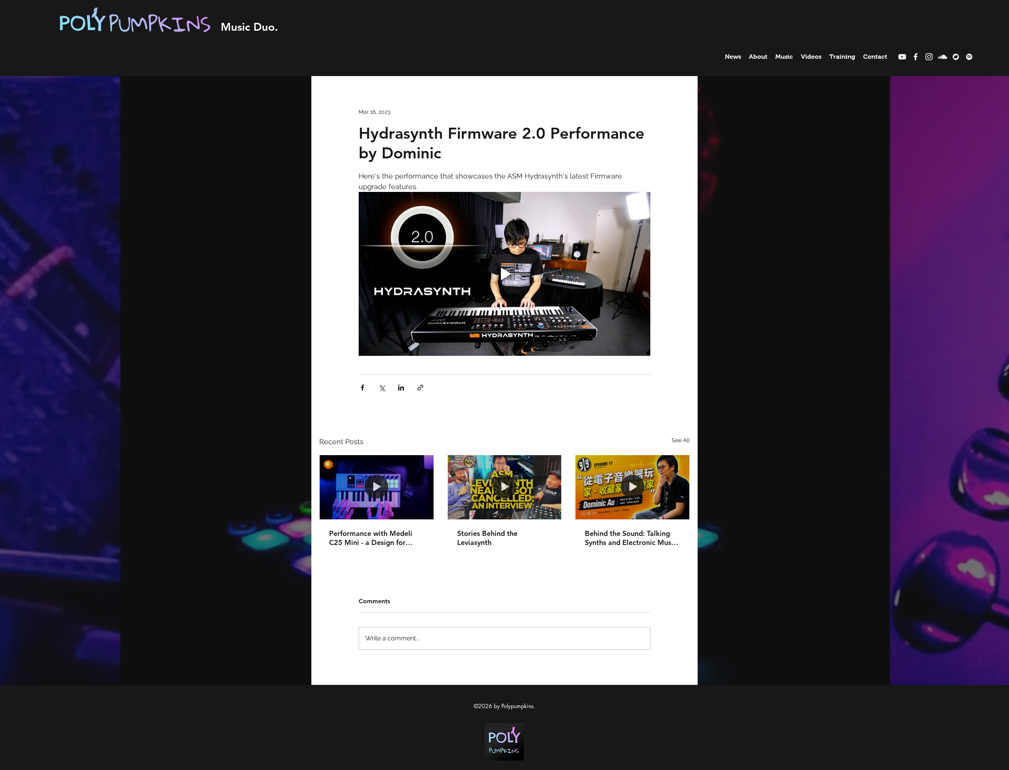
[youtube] (902, 56)
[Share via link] (420, 387)
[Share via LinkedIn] (401, 387)
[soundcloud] (942, 56)
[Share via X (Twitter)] (381, 387)
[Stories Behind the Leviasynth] (505, 487)
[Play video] (504, 274)
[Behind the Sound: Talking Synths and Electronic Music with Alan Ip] (632, 487)
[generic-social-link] (956, 56)
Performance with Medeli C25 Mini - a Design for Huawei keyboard (370, 538)
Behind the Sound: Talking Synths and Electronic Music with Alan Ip (631, 538)
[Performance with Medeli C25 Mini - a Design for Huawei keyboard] (377, 487)
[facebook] (915, 56)
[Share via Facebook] (362, 387)
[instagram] (929, 56)
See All (681, 440)
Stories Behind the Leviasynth (487, 538)
